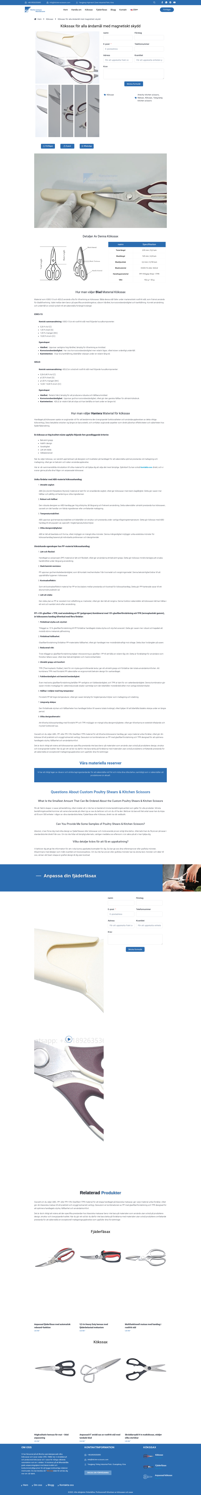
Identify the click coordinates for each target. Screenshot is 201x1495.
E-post (106, 44)
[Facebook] (162, 2)
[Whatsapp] (166, 2)
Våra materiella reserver (100, 763)
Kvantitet (139, 55)
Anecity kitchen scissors (148, 95)
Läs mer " (37, 1331)
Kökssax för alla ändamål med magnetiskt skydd (100, 26)
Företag (138, 33)
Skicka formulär (134, 84)
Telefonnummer (142, 44)
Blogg (113, 9)
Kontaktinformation (99, 1447)
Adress (106, 55)
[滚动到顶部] (193, 1492)
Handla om (76, 9)
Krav (105, 66)
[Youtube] (174, 2)
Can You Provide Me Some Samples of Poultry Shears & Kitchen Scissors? (100, 824)
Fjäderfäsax (101, 9)
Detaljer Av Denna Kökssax (100, 236)
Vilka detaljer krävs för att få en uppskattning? (100, 841)
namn (106, 33)
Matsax (141, 98)
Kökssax (89, 9)
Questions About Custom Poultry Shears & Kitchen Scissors (100, 792)
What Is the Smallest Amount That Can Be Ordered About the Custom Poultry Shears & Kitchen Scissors (100, 801)
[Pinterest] (170, 2)
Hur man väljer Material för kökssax (100, 413)
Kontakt (123, 9)
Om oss (26, 1447)
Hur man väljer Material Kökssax (100, 292)
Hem (65, 9)
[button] (153, 2)
